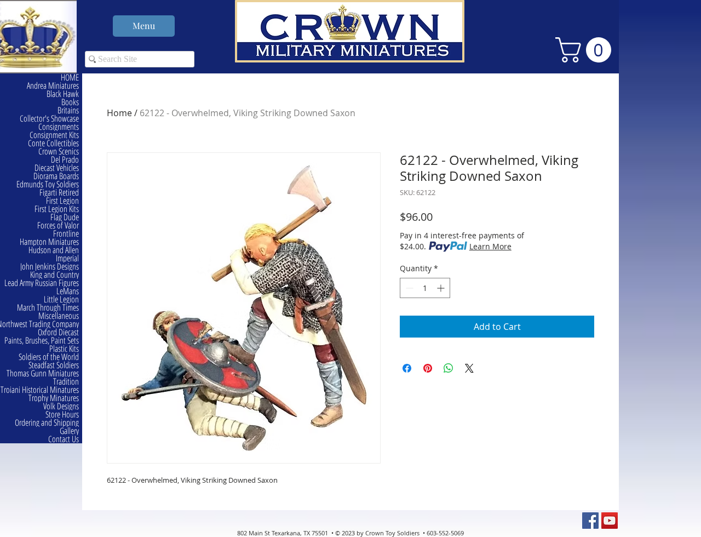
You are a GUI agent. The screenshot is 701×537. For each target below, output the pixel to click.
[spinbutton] (425, 288)
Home (119, 113)
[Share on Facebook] (406, 368)
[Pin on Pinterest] (427, 368)
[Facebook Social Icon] (590, 520)
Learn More (490, 246)
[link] (586, 49)
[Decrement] (408, 288)
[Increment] (442, 288)
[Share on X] (469, 368)
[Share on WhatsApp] (448, 368)
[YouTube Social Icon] (609, 520)
